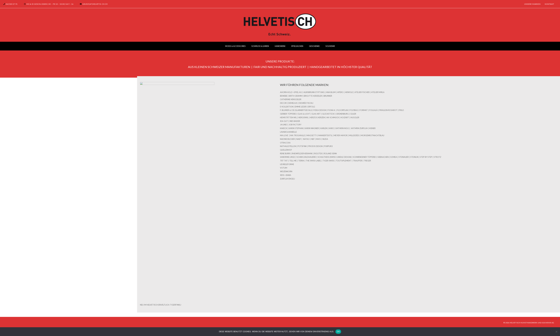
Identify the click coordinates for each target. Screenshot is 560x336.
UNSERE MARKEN (532, 4)
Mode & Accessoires (235, 46)
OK (338, 331)
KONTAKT (549, 4)
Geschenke (314, 46)
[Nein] (556, 331)
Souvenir (330, 46)
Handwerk (280, 46)
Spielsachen (297, 46)
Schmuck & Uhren (260, 46)
